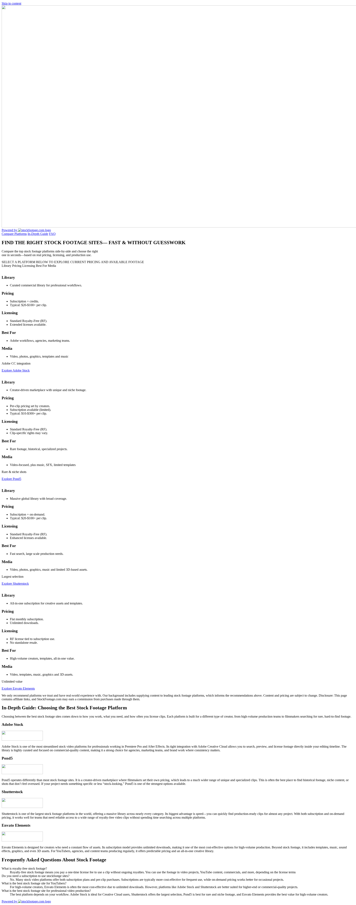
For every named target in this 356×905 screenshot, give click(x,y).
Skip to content (11, 3)
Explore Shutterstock (15, 583)
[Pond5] (22, 773)
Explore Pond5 (11, 479)
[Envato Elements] (22, 840)
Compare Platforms (14, 234)
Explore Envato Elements (18, 688)
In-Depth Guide (38, 234)
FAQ (52, 234)
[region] (178, 482)
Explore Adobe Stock (16, 370)
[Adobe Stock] (22, 739)
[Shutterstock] (22, 807)
